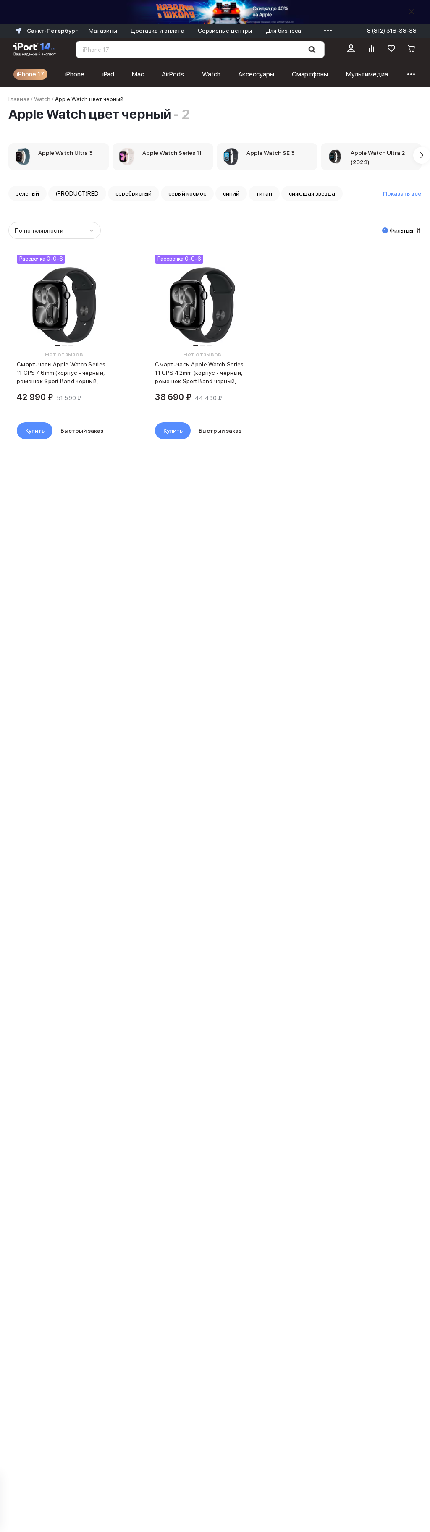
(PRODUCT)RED (77, 193)
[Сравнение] (371, 49)
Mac (138, 74)
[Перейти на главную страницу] (34, 49)
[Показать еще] (325, 31)
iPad (108, 74)
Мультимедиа (367, 74)
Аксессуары (256, 74)
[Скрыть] (411, 12)
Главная (18, 99)
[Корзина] (411, 49)
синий (231, 193)
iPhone (74, 74)
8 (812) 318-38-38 (392, 30)
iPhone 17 (30, 74)
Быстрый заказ (81, 430)
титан (264, 193)
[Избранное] (391, 49)
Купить (35, 430)
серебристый (133, 193)
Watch (211, 74)
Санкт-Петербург (52, 30)
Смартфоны (310, 74)
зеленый (27, 193)
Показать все (402, 193)
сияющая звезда (312, 193)
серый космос (187, 193)
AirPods (173, 74)
